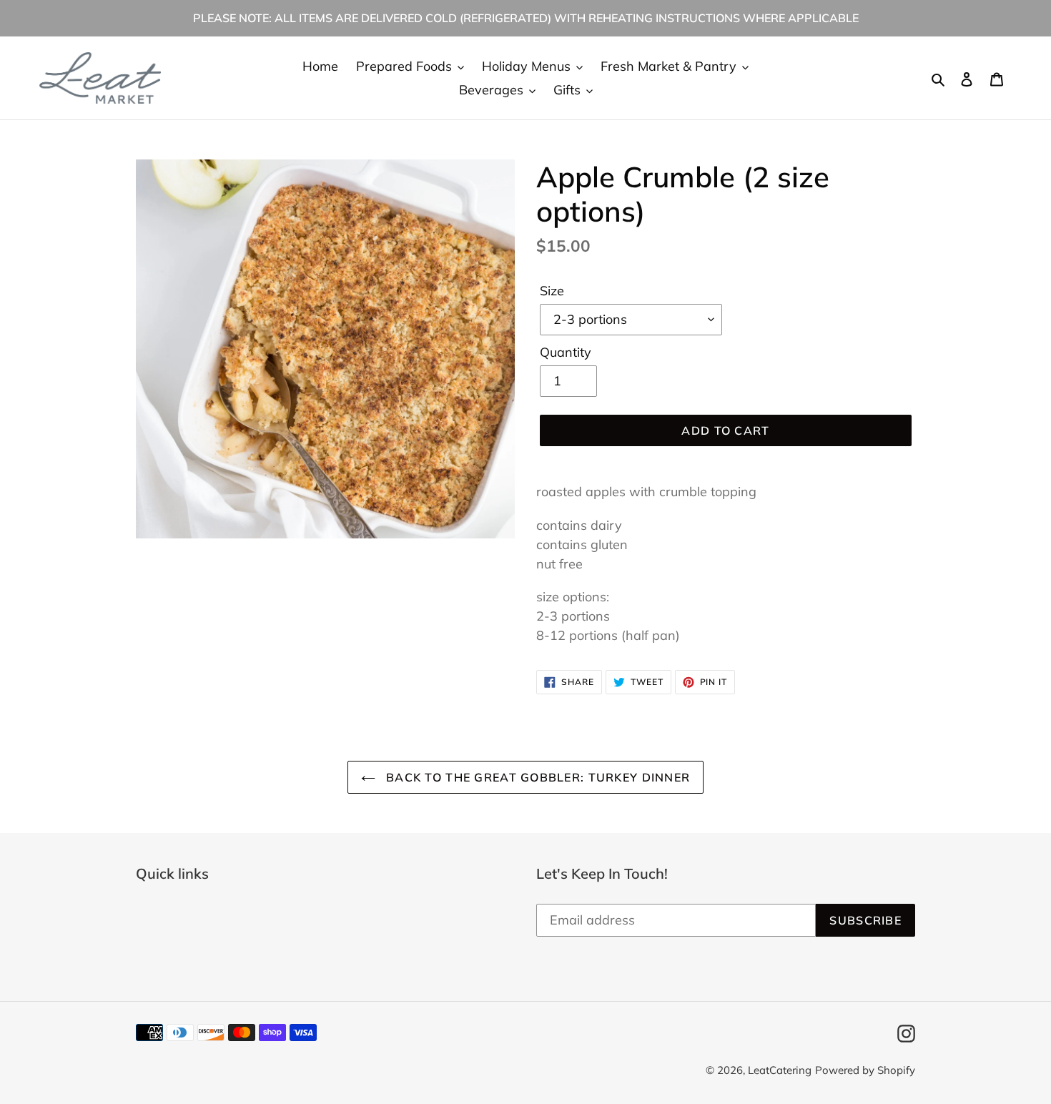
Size (552, 290)
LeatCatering (779, 1070)
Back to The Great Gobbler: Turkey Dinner (536, 777)
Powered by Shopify (865, 1070)
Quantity (565, 352)
